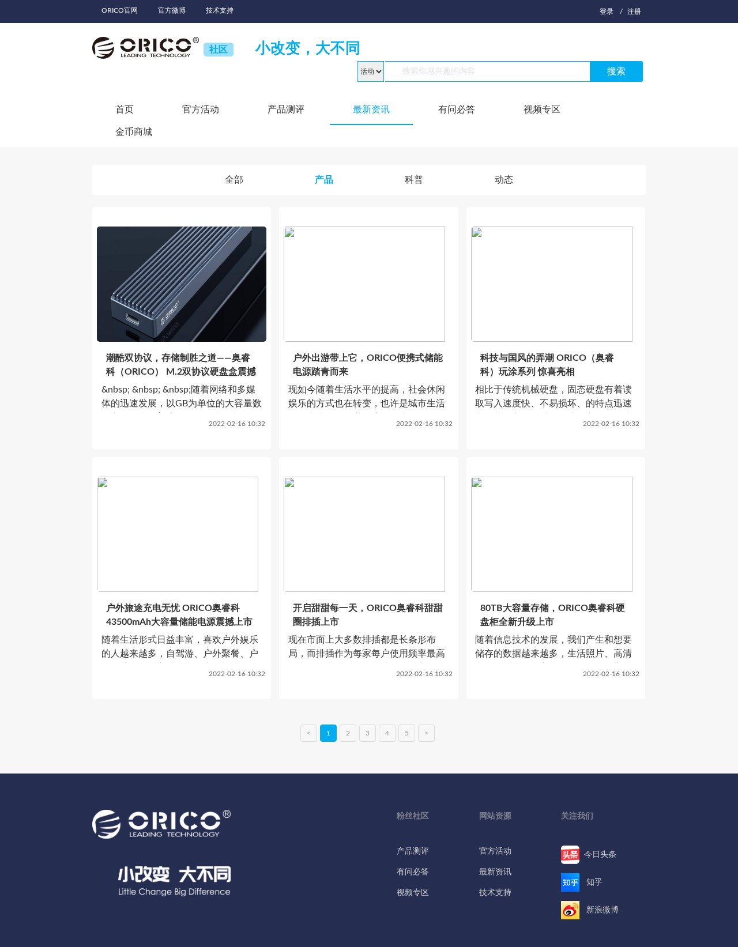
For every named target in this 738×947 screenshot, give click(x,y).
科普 (414, 179)
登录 (606, 11)
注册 (634, 11)
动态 (504, 179)
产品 (324, 179)
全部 (234, 179)
